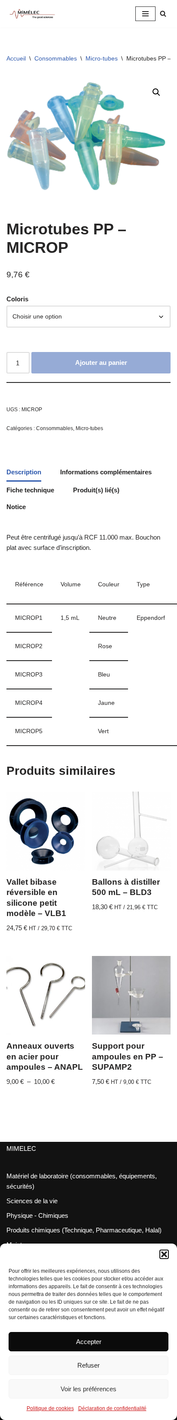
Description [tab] (23, 472)
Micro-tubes (101, 58)
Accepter (88, 1341)
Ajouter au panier (101, 362)
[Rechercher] (163, 13)
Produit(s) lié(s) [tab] (96, 490)
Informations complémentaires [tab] (106, 472)
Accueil (16, 58)
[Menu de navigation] (145, 13)
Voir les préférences (88, 1389)
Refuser (88, 1365)
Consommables (55, 58)
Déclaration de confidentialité (112, 1408)
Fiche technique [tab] (30, 490)
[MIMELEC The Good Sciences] (32, 13)
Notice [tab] (16, 506)
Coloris (17, 299)
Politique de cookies (50, 1408)
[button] (164, 1254)
